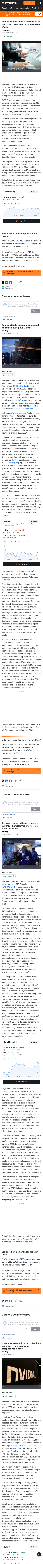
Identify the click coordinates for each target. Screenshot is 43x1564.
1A (19, 204)
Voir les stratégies (9, 525)
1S (8, 204)
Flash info (35, 8)
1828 (8, 90)
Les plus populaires (22, 8)
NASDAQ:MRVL (20, 386)
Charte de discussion (8, 316)
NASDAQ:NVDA (15, 1543)
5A (22, 204)
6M (15, 204)
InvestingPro (17, 400)
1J (5, 204)
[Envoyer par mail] (20, 282)
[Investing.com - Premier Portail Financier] (12, 3)
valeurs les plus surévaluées (21, 409)
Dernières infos (7, 8)
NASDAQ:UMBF (9, 887)
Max (26, 204)
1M (11, 204)
